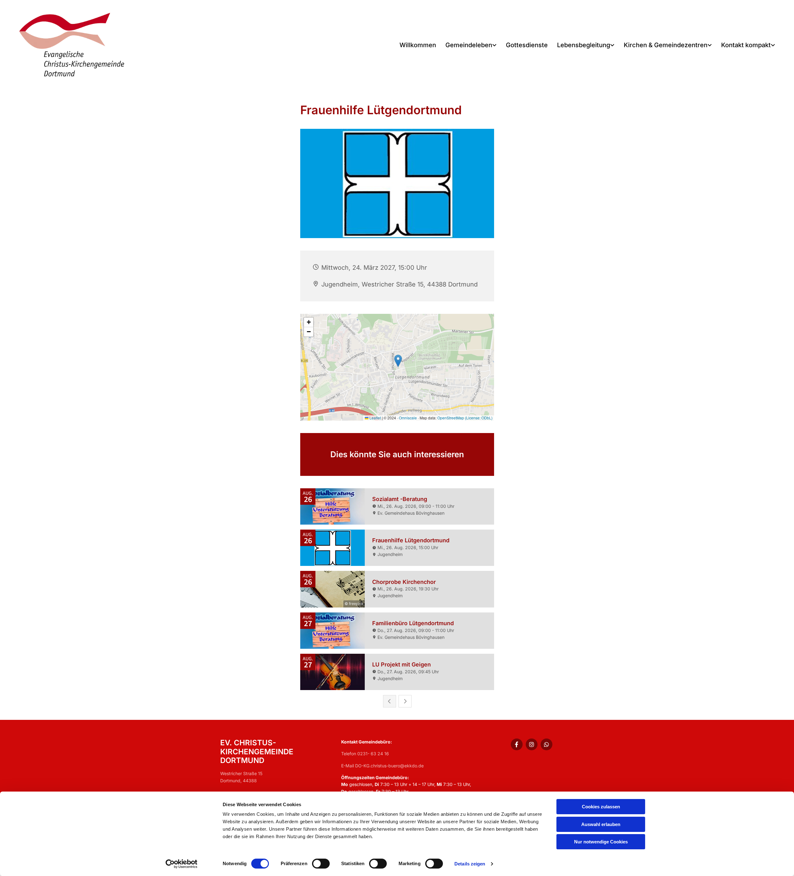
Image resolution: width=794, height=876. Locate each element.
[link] (471, 45)
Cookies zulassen (601, 806)
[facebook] (516, 744)
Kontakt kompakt (746, 45)
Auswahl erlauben (600, 824)
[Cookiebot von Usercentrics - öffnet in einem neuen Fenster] (181, 864)
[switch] (321, 864)
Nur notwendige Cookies (601, 841)
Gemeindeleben (468, 45)
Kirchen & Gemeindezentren (665, 45)
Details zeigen (469, 863)
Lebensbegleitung (583, 45)
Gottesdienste (527, 45)
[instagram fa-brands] (531, 744)
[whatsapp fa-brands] (546, 744)
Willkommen (417, 45)
